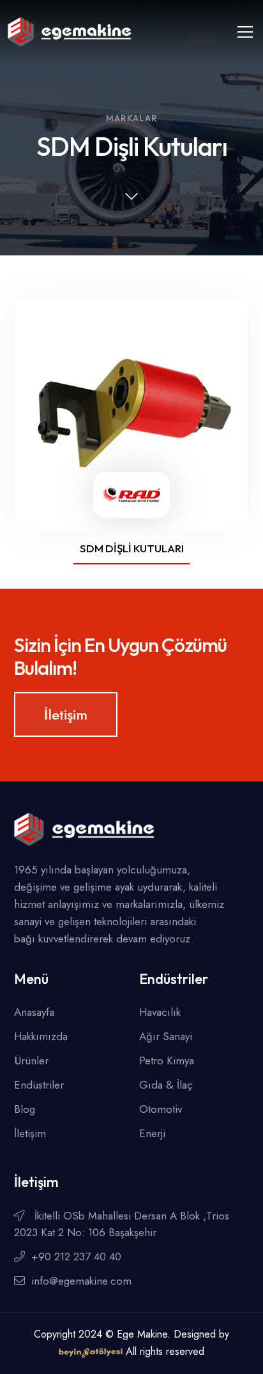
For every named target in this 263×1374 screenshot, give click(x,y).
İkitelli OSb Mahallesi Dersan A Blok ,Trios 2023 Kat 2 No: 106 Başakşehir (121, 1224)
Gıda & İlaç (166, 1084)
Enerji (152, 1133)
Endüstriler (39, 1084)
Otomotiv (160, 1109)
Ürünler (31, 1060)
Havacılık (160, 1012)
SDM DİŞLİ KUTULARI (132, 548)
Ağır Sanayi (165, 1036)
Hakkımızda (41, 1036)
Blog (24, 1109)
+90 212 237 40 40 (76, 1256)
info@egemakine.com (81, 1280)
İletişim (65, 714)
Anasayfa (34, 1012)
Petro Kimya (166, 1060)
